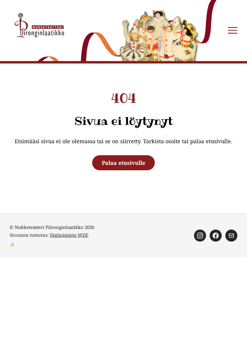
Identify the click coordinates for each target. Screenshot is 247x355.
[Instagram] (200, 236)
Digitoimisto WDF (69, 235)
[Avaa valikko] (232, 30)
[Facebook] (216, 236)
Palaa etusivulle (123, 162)
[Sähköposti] (231, 236)
